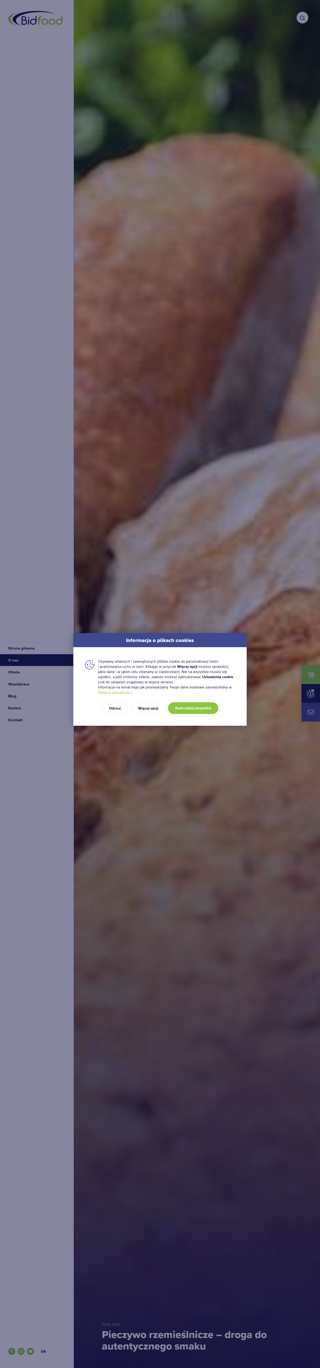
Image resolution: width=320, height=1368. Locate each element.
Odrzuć (115, 708)
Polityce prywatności (115, 692)
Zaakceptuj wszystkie (193, 708)
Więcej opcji (148, 708)
